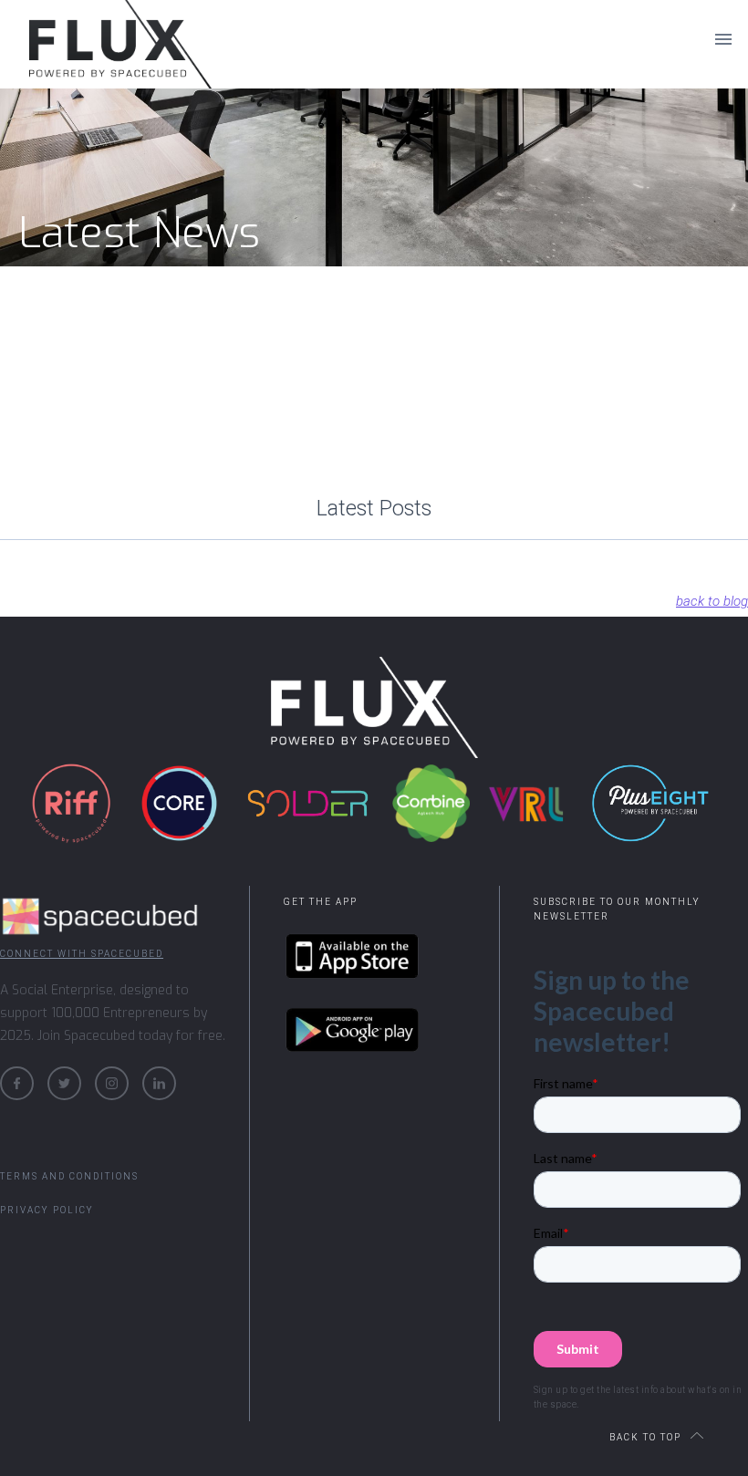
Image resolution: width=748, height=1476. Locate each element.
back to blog (712, 601)
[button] (723, 38)
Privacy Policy (47, 1210)
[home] (91, 38)
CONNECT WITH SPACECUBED (81, 954)
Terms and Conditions (69, 1176)
